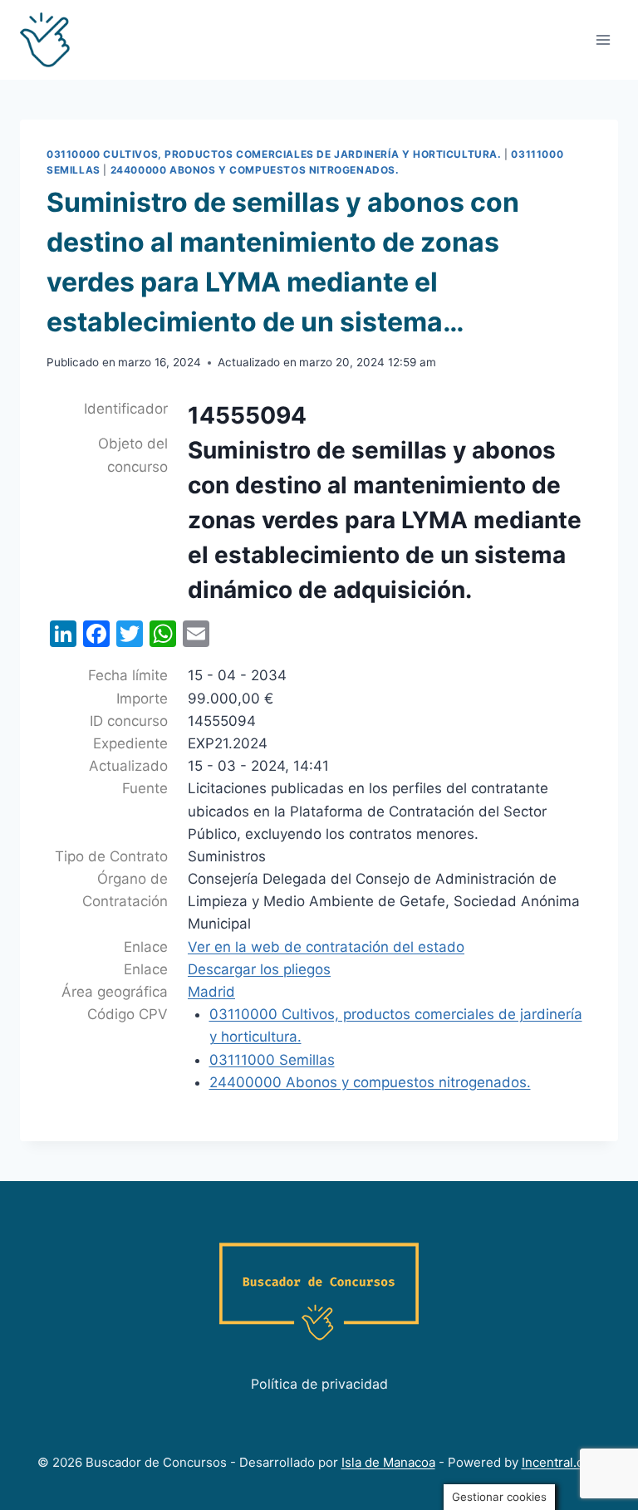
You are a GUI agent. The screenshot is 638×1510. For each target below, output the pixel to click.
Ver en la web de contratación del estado (326, 947)
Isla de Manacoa (388, 1462)
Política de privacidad (319, 1383)
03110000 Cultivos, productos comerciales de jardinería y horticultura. (274, 154)
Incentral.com (561, 1462)
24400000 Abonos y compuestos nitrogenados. (255, 170)
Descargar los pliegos (259, 969)
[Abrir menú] (602, 39)
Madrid (211, 991)
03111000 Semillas (272, 1060)
